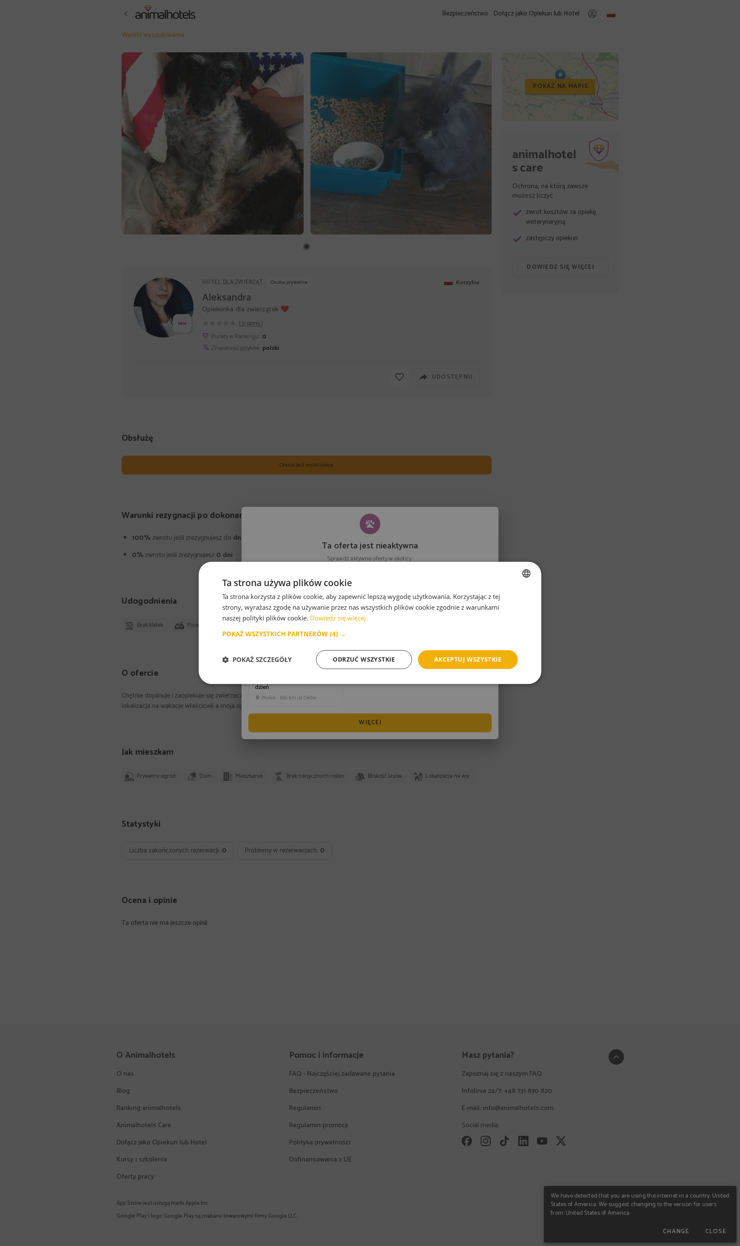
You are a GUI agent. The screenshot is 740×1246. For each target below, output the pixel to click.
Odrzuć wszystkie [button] (364, 659)
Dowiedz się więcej (338, 618)
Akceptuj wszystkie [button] (467, 659)
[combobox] (526, 573)
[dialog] (370, 623)
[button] (370, 634)
